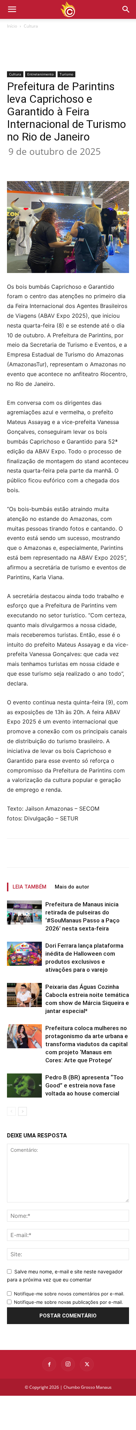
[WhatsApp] (84, 165)
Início (12, 26)
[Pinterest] (68, 165)
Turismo (66, 74)
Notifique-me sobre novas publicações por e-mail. (68, 1302)
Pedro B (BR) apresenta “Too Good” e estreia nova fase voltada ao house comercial (84, 1085)
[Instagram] (68, 1364)
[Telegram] (116, 165)
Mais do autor (72, 887)
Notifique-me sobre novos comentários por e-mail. (69, 1293)
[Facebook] (36, 165)
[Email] (100, 165)
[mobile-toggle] (12, 9)
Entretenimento (40, 74)
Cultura (31, 26)
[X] (52, 165)
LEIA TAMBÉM (29, 887)
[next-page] (22, 1111)
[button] (126, 9)
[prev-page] (11, 1111)
